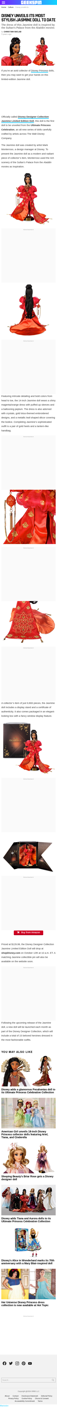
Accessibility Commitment (25, 1401)
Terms (40, 1401)
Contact (16, 1396)
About (7, 1396)
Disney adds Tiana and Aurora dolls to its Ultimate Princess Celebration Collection (26, 1220)
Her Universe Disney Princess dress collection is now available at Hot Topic (24, 1304)
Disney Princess (39, 70)
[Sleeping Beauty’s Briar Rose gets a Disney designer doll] (28, 1158)
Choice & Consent (42, 1398)
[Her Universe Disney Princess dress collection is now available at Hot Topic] (28, 1284)
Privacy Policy (13, 1398)
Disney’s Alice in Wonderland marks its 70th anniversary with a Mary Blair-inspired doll (27, 1262)
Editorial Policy (46, 1396)
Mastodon (4, 1406)
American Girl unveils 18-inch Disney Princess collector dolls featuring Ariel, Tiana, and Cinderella (24, 1134)
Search (53, 1381)
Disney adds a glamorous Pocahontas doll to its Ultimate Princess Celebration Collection (28, 1091)
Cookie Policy (27, 1398)
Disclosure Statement (30, 1396)
